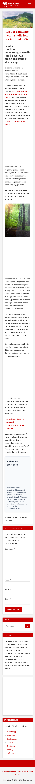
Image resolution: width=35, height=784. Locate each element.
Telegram (11, 753)
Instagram (12, 739)
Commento (10, 549)
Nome (8, 580)
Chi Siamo (5, 771)
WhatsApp (11, 732)
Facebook (11, 735)
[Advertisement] (17, 145)
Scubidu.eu (12, 517)
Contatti (13, 771)
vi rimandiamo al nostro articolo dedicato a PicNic (16, 94)
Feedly (10, 750)
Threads (10, 742)
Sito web (8, 599)
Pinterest (11, 746)
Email (8, 589)
